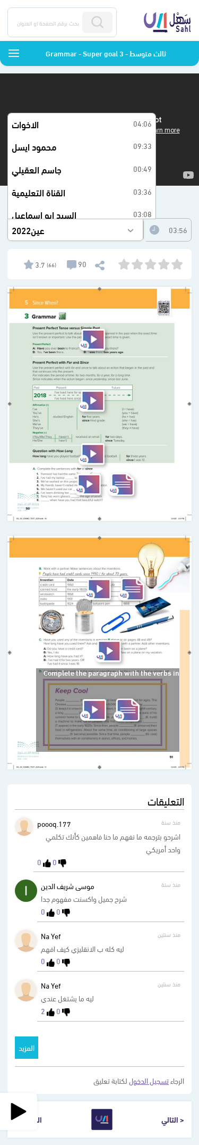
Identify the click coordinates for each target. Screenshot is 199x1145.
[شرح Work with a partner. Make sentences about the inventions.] (98, 589)
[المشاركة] (99, 263)
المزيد (26, 1047)
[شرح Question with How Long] (91, 454)
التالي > (172, 1119)
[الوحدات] (13, 53)
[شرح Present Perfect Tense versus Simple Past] (92, 340)
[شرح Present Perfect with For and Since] (91, 401)
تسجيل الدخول (149, 1080)
